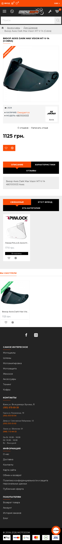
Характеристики (45, 164)
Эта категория (31, 208)
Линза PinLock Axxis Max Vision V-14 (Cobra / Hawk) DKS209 (17, 243)
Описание (17, 164)
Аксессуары (13, 27)
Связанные (17, 202)
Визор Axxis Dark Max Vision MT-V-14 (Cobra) (15, 311)
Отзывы (31, 170)
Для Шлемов (30, 27)
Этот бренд (45, 202)
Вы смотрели (8, 273)
